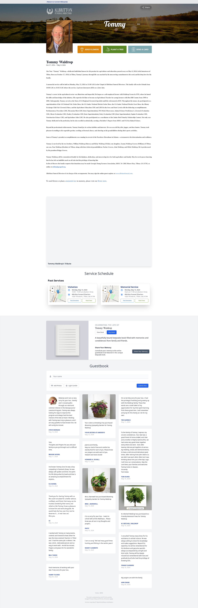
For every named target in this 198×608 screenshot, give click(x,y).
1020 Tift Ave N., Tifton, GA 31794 (83, 296)
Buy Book (111, 332)
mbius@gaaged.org (58, 167)
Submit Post (142, 386)
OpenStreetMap (101, 602)
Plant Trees (89, 300)
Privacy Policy (93, 599)
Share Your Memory (141, 351)
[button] (58, 292)
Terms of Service (104, 599)
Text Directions (74, 300)
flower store (102, 181)
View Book (100, 332)
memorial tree (71, 181)
